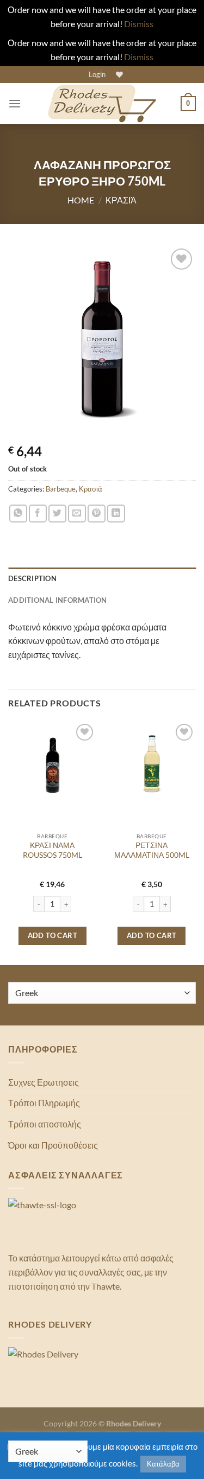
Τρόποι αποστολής (44, 1124)
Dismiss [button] (138, 23)
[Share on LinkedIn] (116, 513)
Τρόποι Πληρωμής (44, 1103)
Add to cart (52, 935)
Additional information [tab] (57, 600)
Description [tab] (32, 578)
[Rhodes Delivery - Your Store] (102, 104)
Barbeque (61, 488)
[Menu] (14, 103)
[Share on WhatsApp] (18, 513)
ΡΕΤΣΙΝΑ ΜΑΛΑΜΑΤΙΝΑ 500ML (151, 850)
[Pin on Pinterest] (97, 513)
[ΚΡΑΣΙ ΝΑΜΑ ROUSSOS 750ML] (52, 765)
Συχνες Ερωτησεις (43, 1082)
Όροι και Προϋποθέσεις (53, 1145)
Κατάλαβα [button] (163, 1463)
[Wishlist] (118, 74)
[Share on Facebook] (38, 513)
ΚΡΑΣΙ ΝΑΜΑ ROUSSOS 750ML (52, 850)
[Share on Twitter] (57, 513)
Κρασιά (121, 200)
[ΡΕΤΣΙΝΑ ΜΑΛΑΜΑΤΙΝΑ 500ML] (151, 765)
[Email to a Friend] (77, 513)
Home (80, 200)
